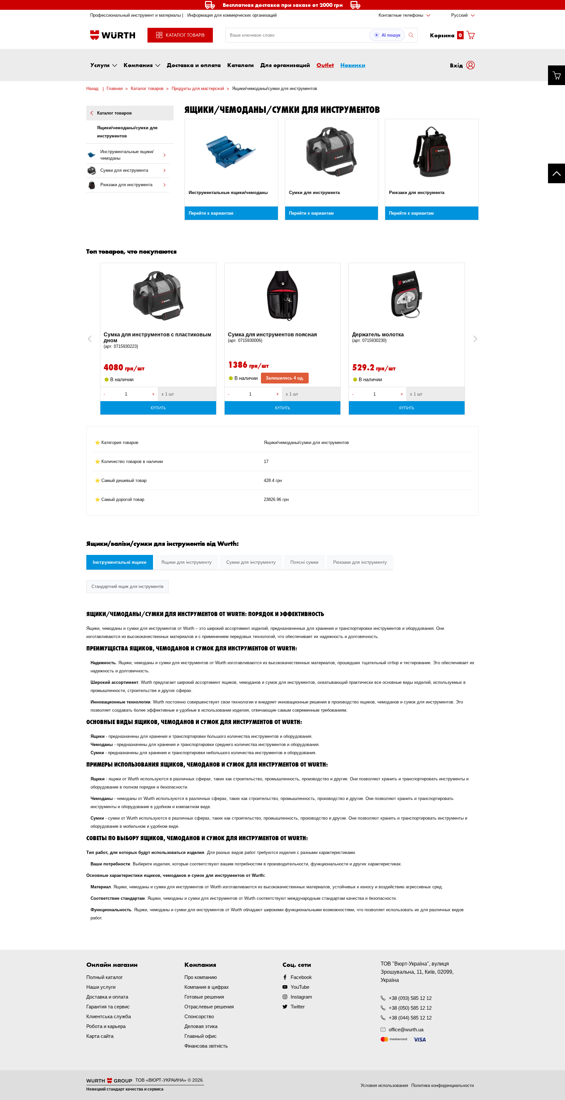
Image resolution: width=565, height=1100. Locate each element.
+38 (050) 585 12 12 (410, 1008)
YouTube (300, 987)
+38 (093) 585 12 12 (410, 998)
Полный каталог (104, 977)
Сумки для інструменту (251, 562)
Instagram (301, 997)
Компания (138, 64)
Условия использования (384, 1085)
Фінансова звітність (206, 1046)
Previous (96, 338)
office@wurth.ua (406, 1029)
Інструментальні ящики (119, 562)
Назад (92, 88)
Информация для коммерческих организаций (232, 15)
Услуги (100, 64)
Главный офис (200, 1036)
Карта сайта (99, 1036)
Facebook (301, 977)
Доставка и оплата (194, 64)
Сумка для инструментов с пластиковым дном (157, 340)
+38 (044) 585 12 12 (410, 1017)
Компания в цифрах (206, 987)
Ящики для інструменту (186, 562)
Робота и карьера (106, 1026)
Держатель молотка (378, 337)
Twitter (298, 1006)
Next (472, 338)
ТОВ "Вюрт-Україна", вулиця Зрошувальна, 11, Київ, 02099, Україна (417, 972)
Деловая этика (200, 1026)
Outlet (325, 64)
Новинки (352, 64)
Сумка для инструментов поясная (272, 337)
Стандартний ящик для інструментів (127, 586)
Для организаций (285, 64)
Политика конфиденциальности (442, 1085)
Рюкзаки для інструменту (360, 562)
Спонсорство (199, 1016)
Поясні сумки (304, 562)
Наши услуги (100, 987)
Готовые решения (204, 997)
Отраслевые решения (209, 1006)
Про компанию (200, 977)
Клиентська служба (108, 1016)
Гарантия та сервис (108, 1006)
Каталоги (240, 64)
